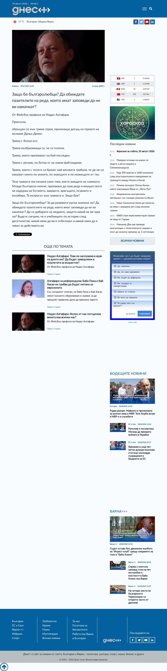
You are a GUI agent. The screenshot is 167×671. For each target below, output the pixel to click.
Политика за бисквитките (79, 627)
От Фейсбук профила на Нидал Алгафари (70, 267)
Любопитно (49, 621)
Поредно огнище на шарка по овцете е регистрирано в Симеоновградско (129, 164)
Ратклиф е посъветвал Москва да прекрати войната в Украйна (141, 432)
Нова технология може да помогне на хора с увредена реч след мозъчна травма (132, 207)
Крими (46, 625)
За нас (76, 621)
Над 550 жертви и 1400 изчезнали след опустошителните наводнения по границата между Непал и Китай (131, 176)
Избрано (17, 634)
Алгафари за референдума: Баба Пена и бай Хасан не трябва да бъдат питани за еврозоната (75, 284)
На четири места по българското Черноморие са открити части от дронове (139, 597)
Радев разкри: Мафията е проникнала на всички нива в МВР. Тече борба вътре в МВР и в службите (132, 414)
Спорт (16, 638)
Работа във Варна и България (82, 636)
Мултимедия (50, 634)
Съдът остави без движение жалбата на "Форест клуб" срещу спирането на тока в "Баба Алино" (131, 551)
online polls (132, 322)
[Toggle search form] (151, 8)
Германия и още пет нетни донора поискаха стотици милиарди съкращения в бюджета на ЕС (141, 453)
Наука (46, 629)
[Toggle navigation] (143, 8)
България (17, 621)
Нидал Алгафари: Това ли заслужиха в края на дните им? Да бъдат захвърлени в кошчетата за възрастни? (74, 259)
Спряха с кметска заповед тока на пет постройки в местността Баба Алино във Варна (139, 573)
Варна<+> (18, 629)
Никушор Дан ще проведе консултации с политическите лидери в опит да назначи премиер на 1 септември (132, 228)
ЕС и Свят (18, 625)
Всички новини (132, 241)
